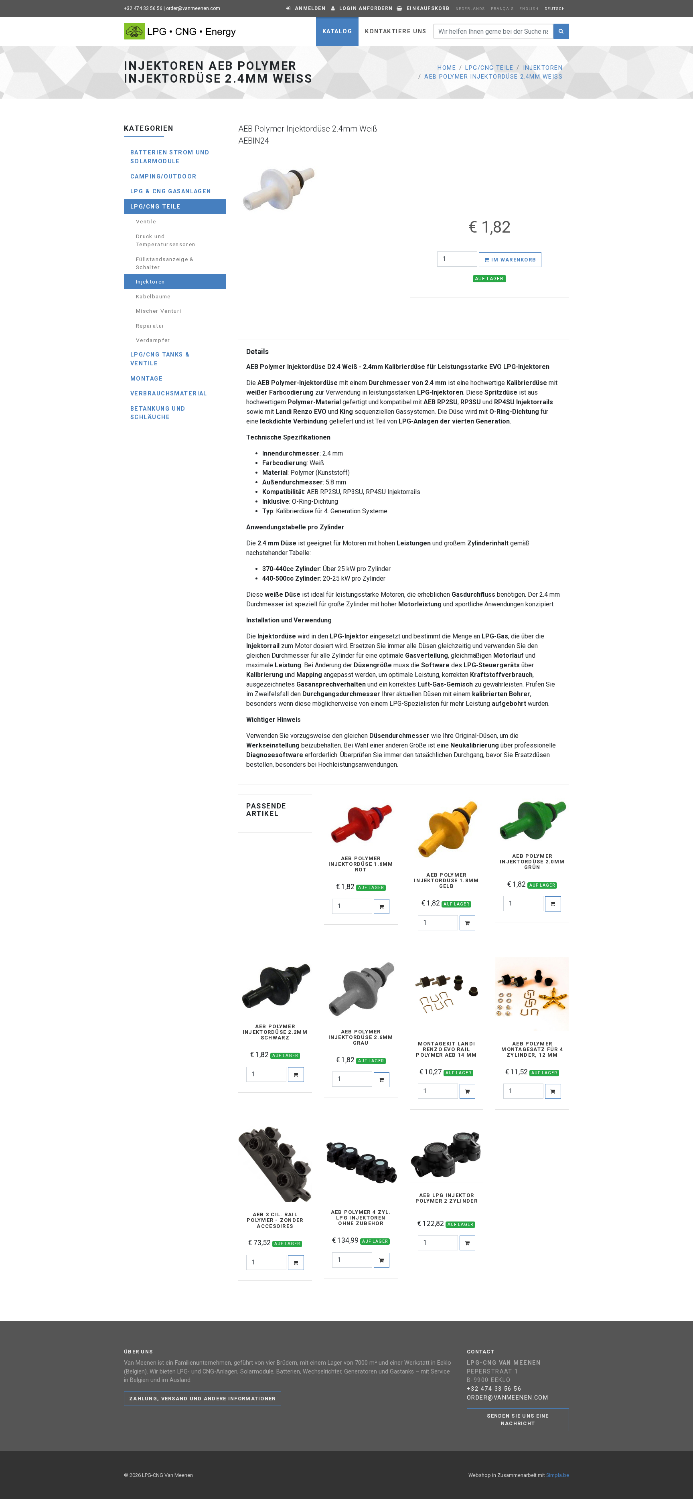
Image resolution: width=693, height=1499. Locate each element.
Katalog (337, 31)
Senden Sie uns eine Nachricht (518, 1419)
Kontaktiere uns (396, 31)
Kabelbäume (153, 296)
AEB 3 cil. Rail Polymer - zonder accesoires (275, 1220)
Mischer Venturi (158, 311)
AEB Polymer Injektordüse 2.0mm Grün (532, 861)
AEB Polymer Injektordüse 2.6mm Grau (360, 1037)
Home (447, 68)
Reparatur (150, 325)
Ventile (146, 221)
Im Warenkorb (513, 260)
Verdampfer (153, 340)
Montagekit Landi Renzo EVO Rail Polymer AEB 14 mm (446, 1049)
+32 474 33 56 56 (143, 8)
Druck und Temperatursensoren (165, 240)
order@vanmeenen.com (193, 8)
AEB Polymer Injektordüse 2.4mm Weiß (493, 76)
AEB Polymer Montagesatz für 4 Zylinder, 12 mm (532, 1049)
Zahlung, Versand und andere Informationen (202, 1399)
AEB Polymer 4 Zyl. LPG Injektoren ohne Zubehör (361, 1217)
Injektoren (543, 68)
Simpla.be (557, 1475)
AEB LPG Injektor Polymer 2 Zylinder (446, 1198)
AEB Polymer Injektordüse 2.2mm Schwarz (275, 1032)
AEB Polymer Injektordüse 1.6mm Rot (360, 864)
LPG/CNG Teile (489, 68)
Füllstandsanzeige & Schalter (165, 263)
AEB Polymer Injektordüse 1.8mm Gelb (446, 880)
